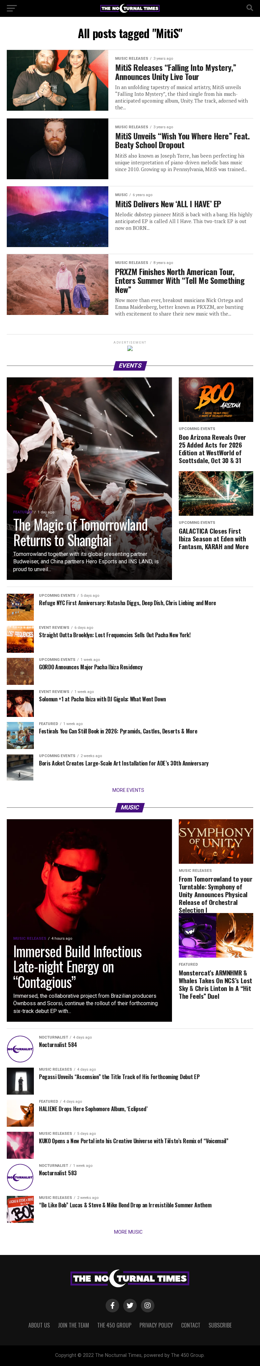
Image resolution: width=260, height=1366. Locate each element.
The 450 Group (114, 1325)
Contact (190, 1325)
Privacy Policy (156, 1325)
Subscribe (220, 1325)
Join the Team (73, 1325)
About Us (39, 1325)
